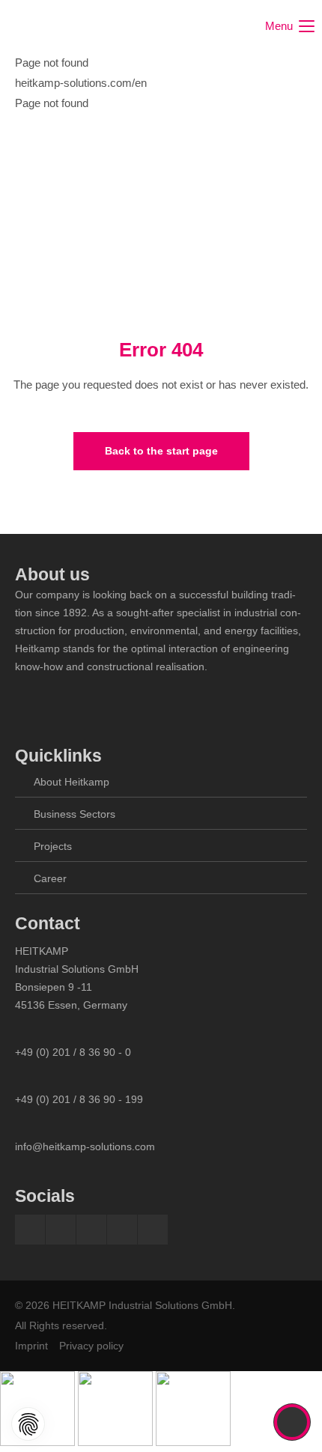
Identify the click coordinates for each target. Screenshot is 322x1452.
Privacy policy (91, 1346)
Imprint (31, 1346)
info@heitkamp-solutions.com (85, 1146)
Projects (53, 846)
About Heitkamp (71, 782)
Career (50, 878)
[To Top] (292, 1422)
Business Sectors (74, 814)
